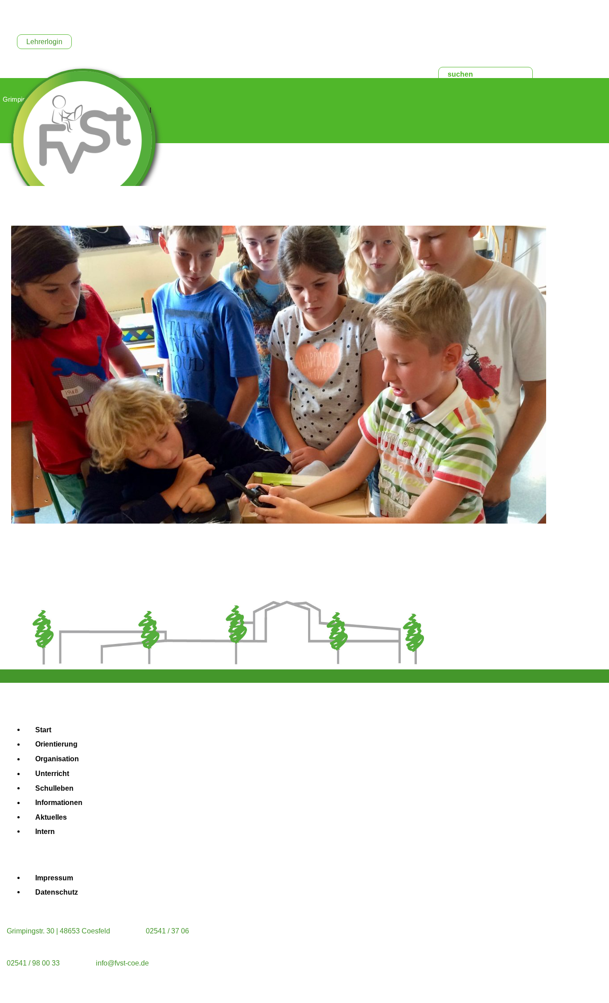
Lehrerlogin (44, 41)
